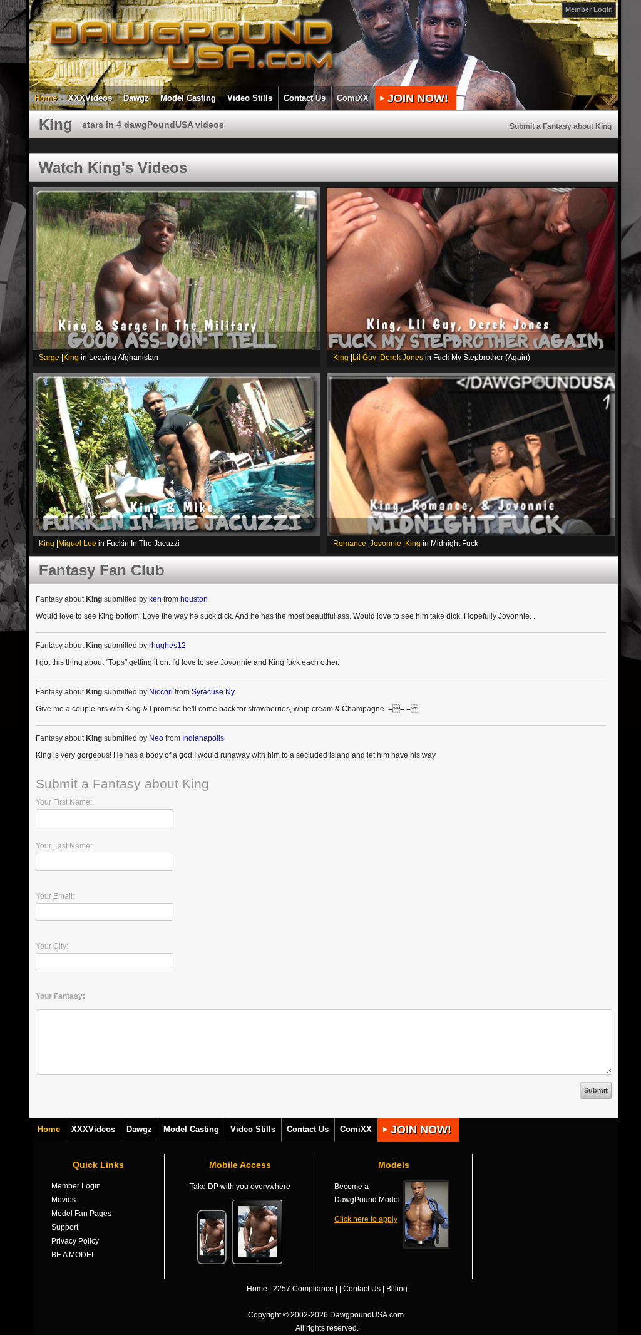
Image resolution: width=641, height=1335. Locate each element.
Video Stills (249, 98)
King (71, 357)
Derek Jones (401, 357)
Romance (349, 543)
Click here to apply (365, 1219)
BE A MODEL (73, 1254)
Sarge (49, 357)
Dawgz (136, 98)
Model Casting (188, 98)
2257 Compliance (303, 1288)
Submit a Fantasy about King (561, 126)
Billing (397, 1288)
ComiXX (353, 98)
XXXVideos (90, 98)
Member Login (589, 9)
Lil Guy (364, 357)
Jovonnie (385, 543)
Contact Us (305, 98)
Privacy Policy (75, 1241)
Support (64, 1227)
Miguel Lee (77, 543)
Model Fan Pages (81, 1213)
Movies (63, 1199)
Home (45, 98)
